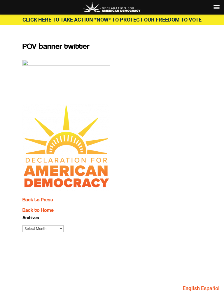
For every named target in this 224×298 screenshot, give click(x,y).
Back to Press (37, 199)
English (191, 288)
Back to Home (38, 210)
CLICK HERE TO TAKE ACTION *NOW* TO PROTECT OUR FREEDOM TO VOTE (112, 20)
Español (210, 288)
